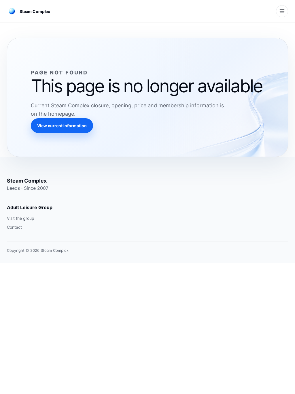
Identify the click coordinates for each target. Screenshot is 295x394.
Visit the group (20, 218)
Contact (14, 227)
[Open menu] (282, 11)
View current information (62, 125)
